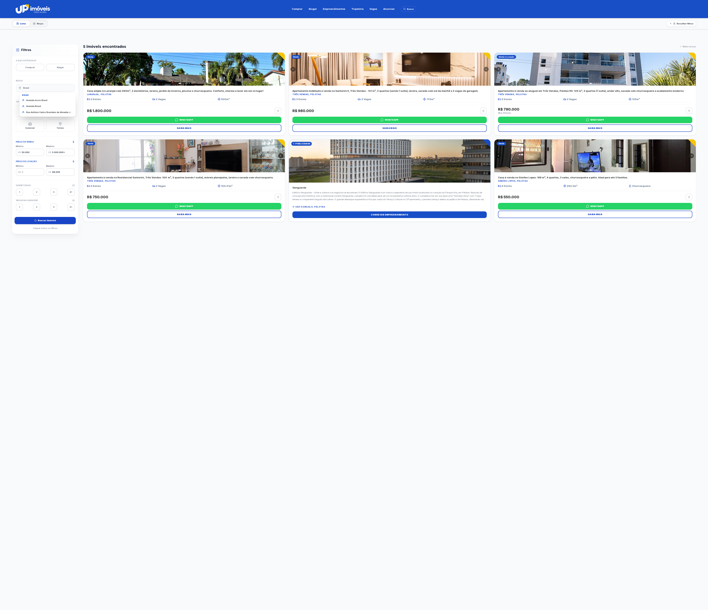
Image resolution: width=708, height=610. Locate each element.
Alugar (313, 8)
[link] (184, 94)
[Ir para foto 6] (189, 83)
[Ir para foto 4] (185, 83)
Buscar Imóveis (47, 220)
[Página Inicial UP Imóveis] (33, 8)
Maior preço (689, 46)
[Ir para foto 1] (179, 83)
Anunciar (389, 8)
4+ (71, 192)
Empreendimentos (334, 8)
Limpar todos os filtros (45, 228)
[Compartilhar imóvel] (278, 110)
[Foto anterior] (87, 69)
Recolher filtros (685, 23)
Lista (23, 23)
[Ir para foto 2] (182, 83)
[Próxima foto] (280, 69)
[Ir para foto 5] (187, 83)
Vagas (373, 8)
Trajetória (357, 8)
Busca (410, 9)
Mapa (40, 23)
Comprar (297, 8)
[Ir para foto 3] (183, 83)
